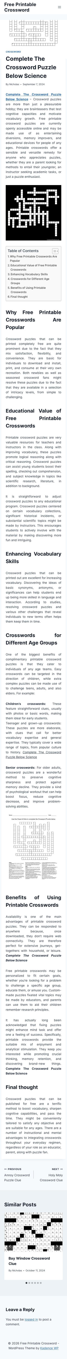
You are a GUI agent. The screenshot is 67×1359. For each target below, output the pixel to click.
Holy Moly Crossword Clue (51, 1175)
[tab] (26, 1283)
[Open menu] (59, 7)
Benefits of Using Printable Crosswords (28, 290)
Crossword (13, 51)
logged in (31, 1319)
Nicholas (14, 84)
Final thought (19, 296)
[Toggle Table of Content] (53, 251)
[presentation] (33, 1232)
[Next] (57, 1246)
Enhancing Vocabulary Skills (29, 274)
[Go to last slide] (10, 1246)
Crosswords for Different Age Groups (30, 281)
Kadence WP (49, 1348)
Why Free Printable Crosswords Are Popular (33, 259)
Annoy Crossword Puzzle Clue (17, 1175)
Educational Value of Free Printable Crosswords (34, 267)
